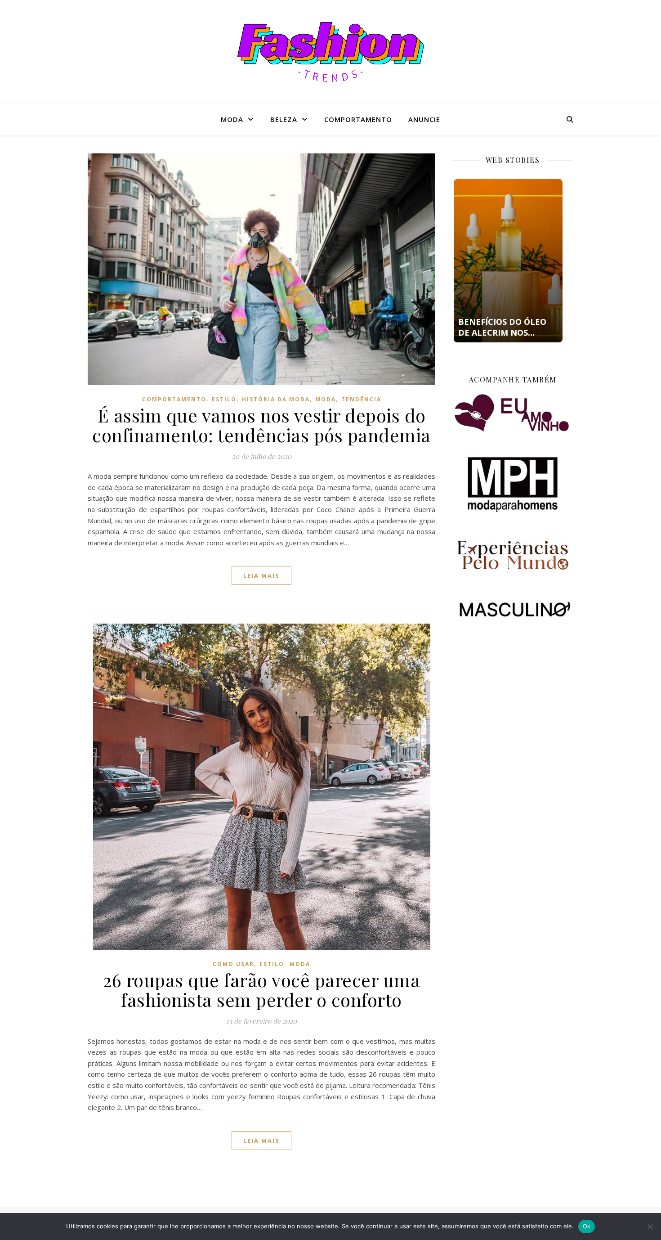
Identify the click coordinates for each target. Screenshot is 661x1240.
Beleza (283, 119)
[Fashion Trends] (330, 52)
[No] (649, 1226)
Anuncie (424, 119)
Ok (587, 1226)
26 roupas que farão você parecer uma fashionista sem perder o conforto (261, 989)
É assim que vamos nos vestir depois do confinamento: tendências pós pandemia (261, 425)
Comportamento (358, 119)
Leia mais (261, 575)
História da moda (276, 399)
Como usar (233, 964)
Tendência (361, 399)
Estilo (224, 399)
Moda (232, 119)
